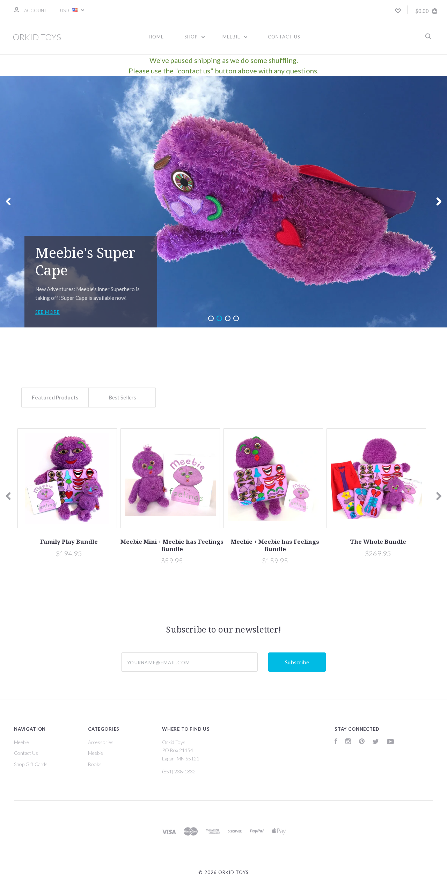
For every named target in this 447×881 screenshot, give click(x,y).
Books (95, 764)
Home (156, 36)
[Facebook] (336, 742)
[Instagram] (348, 742)
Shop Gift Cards (30, 764)
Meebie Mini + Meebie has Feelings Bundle (172, 545)
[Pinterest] (362, 742)
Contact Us (284, 36)
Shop (191, 36)
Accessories (100, 742)
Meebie (232, 36)
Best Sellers (122, 397)
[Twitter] (376, 742)
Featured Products (55, 397)
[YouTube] (390, 742)
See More (47, 312)
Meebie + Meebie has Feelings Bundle (275, 545)
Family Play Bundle (69, 541)
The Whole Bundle (378, 541)
